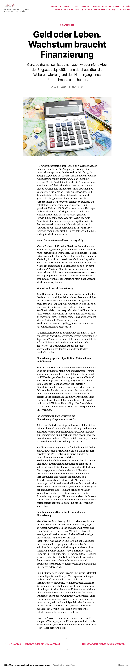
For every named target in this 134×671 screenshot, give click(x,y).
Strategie (126, 6)
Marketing (85, 6)
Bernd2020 (61, 87)
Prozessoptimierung (110, 6)
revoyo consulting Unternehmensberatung (30, 665)
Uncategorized (67, 25)
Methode (96, 6)
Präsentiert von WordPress (64, 665)
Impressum (64, 6)
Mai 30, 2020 (77, 87)
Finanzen (53, 6)
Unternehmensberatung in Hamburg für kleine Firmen (107, 9)
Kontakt (75, 6)
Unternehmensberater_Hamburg (69, 9)
